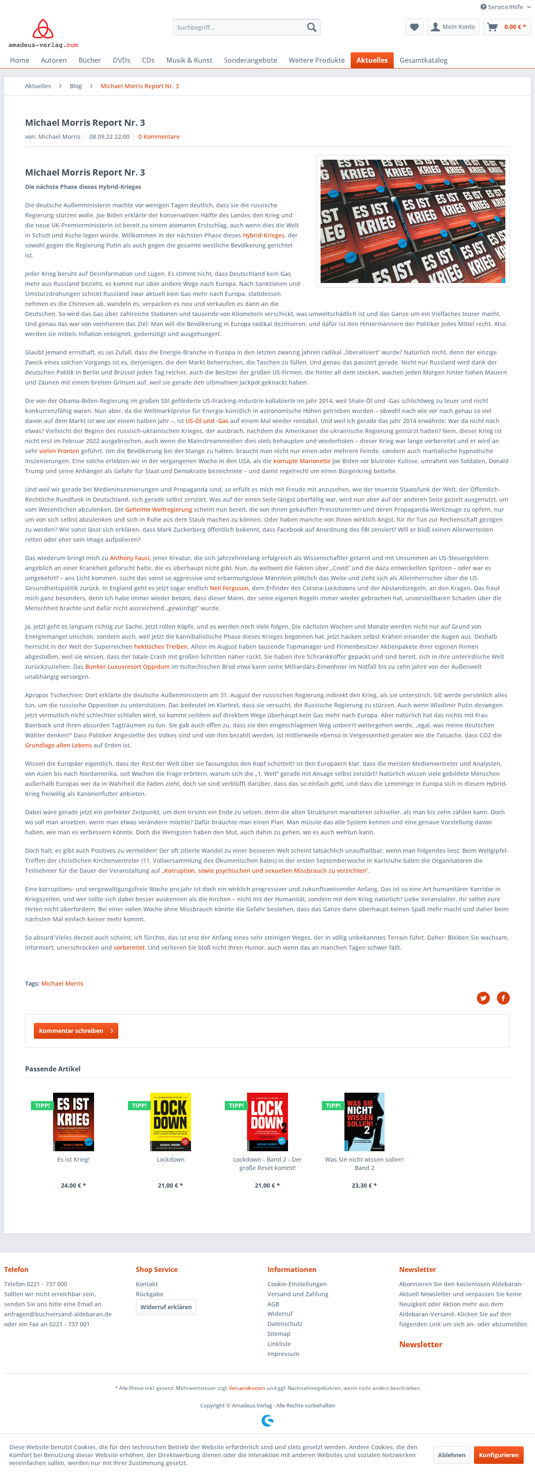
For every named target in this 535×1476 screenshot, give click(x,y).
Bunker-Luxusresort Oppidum (127, 666)
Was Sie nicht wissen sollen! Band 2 (364, 1163)
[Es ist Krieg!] (73, 1122)
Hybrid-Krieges (264, 235)
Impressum (283, 1354)
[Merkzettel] (414, 27)
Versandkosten (247, 1388)
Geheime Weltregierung (158, 509)
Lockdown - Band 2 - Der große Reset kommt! (267, 1163)
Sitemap (279, 1334)
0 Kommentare (159, 136)
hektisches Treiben (161, 646)
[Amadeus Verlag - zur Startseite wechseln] (43, 33)
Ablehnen (452, 1455)
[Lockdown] (170, 1122)
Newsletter (421, 1344)
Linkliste (279, 1344)
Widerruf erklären (166, 1307)
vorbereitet (129, 947)
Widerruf (280, 1314)
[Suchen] (312, 27)
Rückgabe (149, 1294)
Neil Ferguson (229, 588)
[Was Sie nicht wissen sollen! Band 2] (364, 1122)
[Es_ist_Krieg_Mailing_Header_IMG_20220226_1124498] (413, 221)
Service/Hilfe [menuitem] (506, 7)
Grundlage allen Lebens (58, 745)
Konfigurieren (499, 1455)
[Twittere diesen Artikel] (486, 998)
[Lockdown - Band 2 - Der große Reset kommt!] (267, 1122)
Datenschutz (285, 1324)
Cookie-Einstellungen (297, 1284)
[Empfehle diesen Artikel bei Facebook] (503, 998)
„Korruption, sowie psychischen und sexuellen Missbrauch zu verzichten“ (265, 870)
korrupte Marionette (302, 461)
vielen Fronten (59, 451)
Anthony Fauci (130, 558)
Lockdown (171, 1159)
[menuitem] (247, 27)
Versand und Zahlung (298, 1294)
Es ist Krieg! (73, 1159)
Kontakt (147, 1284)
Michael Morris (62, 983)
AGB (273, 1304)
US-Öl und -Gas (207, 421)
